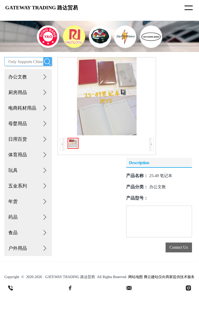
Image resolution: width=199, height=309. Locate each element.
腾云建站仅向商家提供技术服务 (169, 277)
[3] (129, 288)
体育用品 (17, 154)
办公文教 (17, 76)
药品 (13, 217)
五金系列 (17, 186)
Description (139, 162)
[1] (11, 288)
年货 (13, 201)
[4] (188, 288)
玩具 (13, 170)
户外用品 (17, 248)
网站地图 (135, 277)
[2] (70, 288)
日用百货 (17, 139)
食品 (13, 232)
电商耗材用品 (22, 108)
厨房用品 (17, 92)
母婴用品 (17, 123)
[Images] (107, 96)
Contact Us (178, 247)
